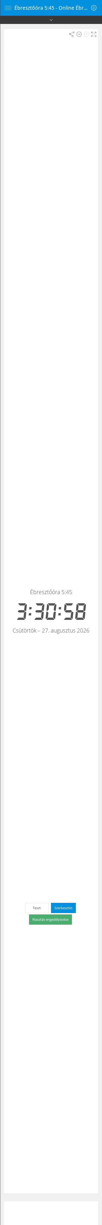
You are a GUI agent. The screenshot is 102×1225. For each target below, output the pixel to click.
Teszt (37, 907)
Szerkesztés (63, 907)
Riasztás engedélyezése (50, 919)
